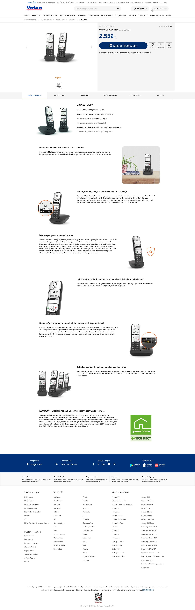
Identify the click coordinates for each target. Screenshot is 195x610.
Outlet (169, 15)
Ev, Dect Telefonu (46, 20)
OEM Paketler (88, 530)
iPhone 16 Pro (117, 516)
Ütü (55, 519)
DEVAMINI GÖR (148, 590)
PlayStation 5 (87, 504)
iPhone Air (115, 508)
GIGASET (72, 20)
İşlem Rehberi (29, 536)
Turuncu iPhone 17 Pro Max (122, 504)
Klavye (85, 553)
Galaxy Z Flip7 (146, 516)
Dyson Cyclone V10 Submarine (152, 556)
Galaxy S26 (116, 549)
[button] (91, 47)
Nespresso (145, 567)
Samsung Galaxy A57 (149, 527)
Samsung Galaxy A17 (149, 538)
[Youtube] (109, 464)
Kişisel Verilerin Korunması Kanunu (36, 523)
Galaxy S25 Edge (147, 523)
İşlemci (85, 534)
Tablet (56, 512)
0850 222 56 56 (69, 464)
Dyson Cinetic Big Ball (149, 545)
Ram (84, 545)
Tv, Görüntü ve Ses (50, 15)
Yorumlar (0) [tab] (84, 95)
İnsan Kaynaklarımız (31, 504)
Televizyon (57, 508)
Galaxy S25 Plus (147, 504)
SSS (25, 519)
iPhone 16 (115, 512)
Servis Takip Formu (31, 554)
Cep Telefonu (58, 501)
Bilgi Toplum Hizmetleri (32, 512)
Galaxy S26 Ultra (118, 556)
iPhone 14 (115, 534)
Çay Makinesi (58, 538)
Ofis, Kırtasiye (120, 15)
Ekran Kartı (87, 538)
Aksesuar (132, 15)
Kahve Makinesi (59, 534)
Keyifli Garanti (29, 551)
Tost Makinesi (58, 542)
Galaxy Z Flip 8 (117, 545)
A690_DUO (83, 20)
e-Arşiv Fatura (29, 558)
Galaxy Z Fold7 (146, 512)
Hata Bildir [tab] (160, 95)
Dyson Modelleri (147, 560)
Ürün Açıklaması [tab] (34, 95)
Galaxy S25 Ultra (147, 501)
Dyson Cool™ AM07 (148, 549)
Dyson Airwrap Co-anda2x (150, 553)
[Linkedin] (104, 464)
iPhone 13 (115, 538)
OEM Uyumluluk (88, 527)
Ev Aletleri (82, 15)
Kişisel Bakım (94, 15)
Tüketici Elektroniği (30, 20)
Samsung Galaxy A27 (149, 534)
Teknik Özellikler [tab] (60, 95)
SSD (84, 542)
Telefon (26, 15)
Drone (56, 530)
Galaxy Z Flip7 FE (147, 519)
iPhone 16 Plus (117, 523)
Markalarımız (29, 501)
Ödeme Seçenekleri (31, 543)
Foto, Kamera (106, 15)
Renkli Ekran (60, 20)
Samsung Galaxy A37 (149, 530)
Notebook (57, 504)
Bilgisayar (36, 15)
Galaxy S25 (145, 497)
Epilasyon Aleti (88, 523)
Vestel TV (86, 508)
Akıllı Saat (57, 516)
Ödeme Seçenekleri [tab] (110, 95)
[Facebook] (93, 464)
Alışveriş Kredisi (30, 547)
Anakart (85, 549)
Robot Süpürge (59, 523)
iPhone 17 (115, 497)
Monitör (85, 501)
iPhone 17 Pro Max (119, 501)
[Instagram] (114, 464)
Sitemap (86, 560)
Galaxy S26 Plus (118, 553)
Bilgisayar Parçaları (67, 15)
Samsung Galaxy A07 (149, 542)
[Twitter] (98, 464)
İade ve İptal (28, 539)
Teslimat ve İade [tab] (135, 95)
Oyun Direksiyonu (89, 556)
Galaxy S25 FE (146, 508)
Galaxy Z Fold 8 (118, 542)
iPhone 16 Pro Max (119, 519)
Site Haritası (58, 549)
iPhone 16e (116, 527)
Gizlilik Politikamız (30, 508)
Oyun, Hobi (143, 15)
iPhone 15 (115, 530)
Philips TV (86, 512)
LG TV (85, 516)
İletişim (26, 516)
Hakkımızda (28, 497)
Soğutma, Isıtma (157, 15)
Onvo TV (86, 519)
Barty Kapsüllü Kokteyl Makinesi (152, 564)
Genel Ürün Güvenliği (142, 53)
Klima (56, 527)
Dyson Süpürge (59, 545)
